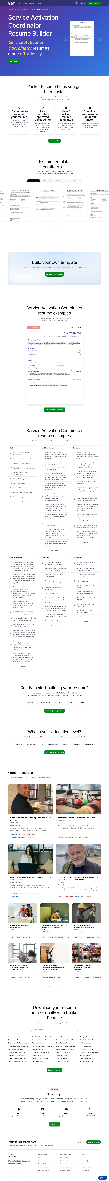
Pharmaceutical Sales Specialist (18, 1052)
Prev (72, 327)
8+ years (81, 702)
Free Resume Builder (44, 1167)
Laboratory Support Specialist (65, 1046)
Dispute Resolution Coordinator (90, 1040)
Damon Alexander (15, 825)
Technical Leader (61, 1058)
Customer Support (87, 1157)
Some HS (19, 744)
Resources (39, 3)
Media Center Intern (38, 1049)
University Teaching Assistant (17, 1061)
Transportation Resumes (67, 1167)
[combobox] (54, 1030)
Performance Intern (86, 1049)
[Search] (76, 3)
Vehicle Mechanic (37, 1061)
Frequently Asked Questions (19, 1116)
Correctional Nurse (14, 1040)
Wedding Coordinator (62, 1061)
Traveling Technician (86, 1058)
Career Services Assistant (64, 1037)
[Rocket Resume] (11, 3)
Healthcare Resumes (66, 1161)
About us (19, 3)
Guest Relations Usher (63, 1043)
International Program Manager (42, 1046)
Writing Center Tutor (86, 1061)
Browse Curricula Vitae (45, 1164)
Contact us (85, 1170)
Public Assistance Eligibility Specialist (90, 1052)
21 (66, 987)
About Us (41, 1157)
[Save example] (11, 453)
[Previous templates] (65, 38)
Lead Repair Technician (15, 1049)
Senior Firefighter (85, 1055)
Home (9, 9)
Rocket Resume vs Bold (89, 1164)
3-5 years (58, 702)
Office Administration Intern (65, 1049)
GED (42, 744)
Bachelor (66, 744)
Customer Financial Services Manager (42, 1040)
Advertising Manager (15, 1037)
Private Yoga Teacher (63, 1052)
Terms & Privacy (87, 1167)
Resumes (16, 9)
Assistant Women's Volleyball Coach (42, 1037)
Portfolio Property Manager (41, 1052)
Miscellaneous (25, 9)
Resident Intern (37, 1055)
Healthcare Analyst (86, 1043)
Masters (77, 744)
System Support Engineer (40, 1058)
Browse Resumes (65, 1170)
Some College (53, 744)
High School (31, 744)
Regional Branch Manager (16, 1055)
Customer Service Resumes (68, 1157)
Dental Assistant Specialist (64, 1040)
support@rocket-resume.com (66, 1116)
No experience (29, 702)
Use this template (33, 327)
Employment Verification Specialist (18, 1043)
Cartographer (84, 1037)
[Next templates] (98, 38)
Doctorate (89, 744)
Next (78, 327)
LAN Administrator (86, 1046)
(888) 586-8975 (90, 1116)
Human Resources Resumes (68, 1164)
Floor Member (36, 1043)
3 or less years (44, 702)
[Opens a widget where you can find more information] (102, 1178)
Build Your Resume (43, 1170)
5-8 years (70, 702)
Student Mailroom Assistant (17, 1058)
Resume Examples (29, 3)
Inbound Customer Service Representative (18, 1046)
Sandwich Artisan (61, 1055)
